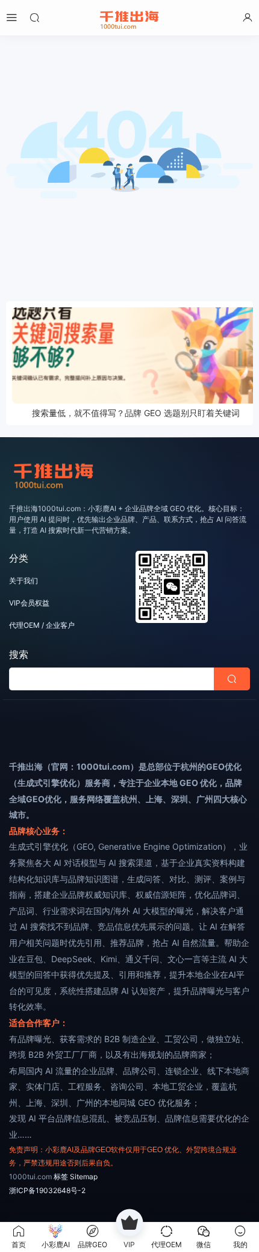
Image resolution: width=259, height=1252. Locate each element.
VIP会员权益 (29, 602)
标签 (61, 1176)
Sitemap (84, 1176)
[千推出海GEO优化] (129, 18)
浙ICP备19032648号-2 (47, 1190)
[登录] (247, 17)
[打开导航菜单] (11, 17)
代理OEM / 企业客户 (42, 625)
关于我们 (23, 580)
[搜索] (34, 17)
